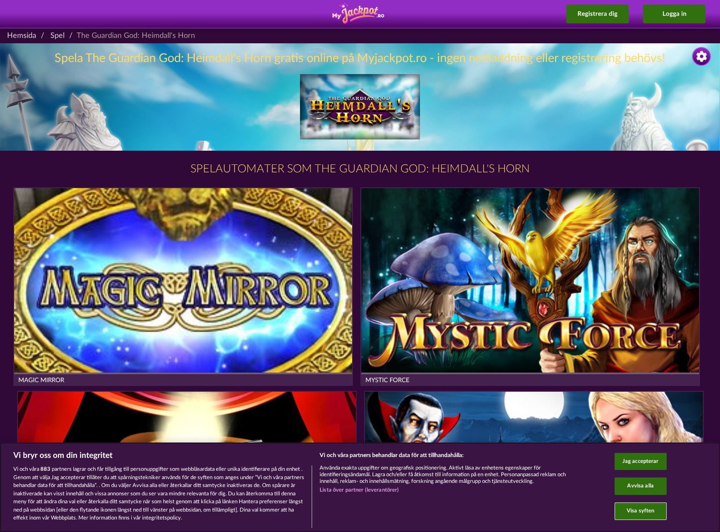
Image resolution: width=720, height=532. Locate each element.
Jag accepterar (640, 461)
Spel (57, 36)
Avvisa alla (640, 486)
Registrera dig (598, 14)
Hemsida (21, 36)
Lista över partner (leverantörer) (359, 490)
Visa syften (640, 511)
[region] (360, 487)
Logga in (674, 14)
